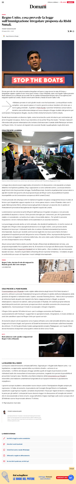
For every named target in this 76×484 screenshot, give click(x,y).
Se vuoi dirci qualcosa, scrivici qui (18, 461)
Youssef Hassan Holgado (9, 28)
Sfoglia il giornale (53, 2)
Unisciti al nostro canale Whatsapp (18, 450)
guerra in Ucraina (25, 249)
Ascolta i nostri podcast (14, 444)
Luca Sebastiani (6, 267)
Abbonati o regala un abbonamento (18, 455)
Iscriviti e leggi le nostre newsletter (18, 438)
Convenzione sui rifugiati (56, 376)
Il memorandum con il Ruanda (12, 291)
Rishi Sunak (41, 108)
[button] (68, 31)
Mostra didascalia (38, 64)
